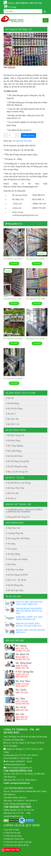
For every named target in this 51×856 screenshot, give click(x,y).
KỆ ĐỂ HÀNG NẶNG (15, 430)
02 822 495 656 (22, 704)
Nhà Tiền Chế (14, 528)
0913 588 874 (32, 755)
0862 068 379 (22, 717)
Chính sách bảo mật (12, 833)
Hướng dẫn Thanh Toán (14, 839)
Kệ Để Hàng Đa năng (17, 466)
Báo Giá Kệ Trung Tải (18, 472)
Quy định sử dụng (12, 829)
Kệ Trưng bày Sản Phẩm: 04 (37, 299)
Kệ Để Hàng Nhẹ (15, 585)
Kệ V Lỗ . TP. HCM (17, 580)
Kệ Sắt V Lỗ (13, 424)
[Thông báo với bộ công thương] (26, 821)
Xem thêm (14, 263)
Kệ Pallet (12, 564)
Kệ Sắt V (12, 414)
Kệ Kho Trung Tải (16, 435)
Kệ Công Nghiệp (15, 446)
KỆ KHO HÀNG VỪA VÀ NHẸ (20, 393)
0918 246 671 (22, 686)
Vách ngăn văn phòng (17, 559)
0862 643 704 (22, 710)
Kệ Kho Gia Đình (16, 569)
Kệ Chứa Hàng (14, 451)
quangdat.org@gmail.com (22, 767)
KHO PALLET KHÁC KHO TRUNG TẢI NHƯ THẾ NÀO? (29, 624)
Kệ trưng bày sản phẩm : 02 (37, 338)
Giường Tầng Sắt (15, 533)
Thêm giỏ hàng (28, 135)
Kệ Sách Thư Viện (16, 488)
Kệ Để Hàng (13, 403)
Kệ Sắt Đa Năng (15, 408)
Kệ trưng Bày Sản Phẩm (22, 141)
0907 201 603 (22, 692)
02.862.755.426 (23, 651)
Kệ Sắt (11, 398)
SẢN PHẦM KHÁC (14, 523)
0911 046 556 (22, 677)
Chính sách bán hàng (13, 836)
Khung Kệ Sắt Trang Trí (18, 517)
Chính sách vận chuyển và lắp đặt (18, 842)
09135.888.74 (22, 657)
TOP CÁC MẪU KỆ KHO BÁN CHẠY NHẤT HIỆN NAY (29, 603)
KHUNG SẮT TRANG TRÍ (18, 504)
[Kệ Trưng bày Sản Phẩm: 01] (14, 362)
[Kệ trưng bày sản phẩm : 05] (14, 282)
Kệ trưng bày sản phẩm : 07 (37, 259)
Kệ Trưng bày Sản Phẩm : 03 (15, 338)
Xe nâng (11, 543)
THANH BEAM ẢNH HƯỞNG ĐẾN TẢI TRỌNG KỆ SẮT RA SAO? (29, 610)
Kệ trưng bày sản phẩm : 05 (14, 299)
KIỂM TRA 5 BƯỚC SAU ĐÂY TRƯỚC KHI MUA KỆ (29, 618)
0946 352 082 (22, 666)
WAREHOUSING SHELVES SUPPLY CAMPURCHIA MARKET (24, 510)
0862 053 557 (22, 719)
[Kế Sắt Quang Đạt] (12, 19)
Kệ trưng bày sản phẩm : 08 (14, 259)
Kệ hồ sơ (12, 498)
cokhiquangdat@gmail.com (14, 764)
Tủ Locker (12, 549)
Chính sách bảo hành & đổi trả (17, 845)
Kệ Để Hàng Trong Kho (18, 461)
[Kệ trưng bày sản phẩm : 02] (36, 322)
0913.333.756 (22, 648)
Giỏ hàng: (13, 7)
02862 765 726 (22, 668)
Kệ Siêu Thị (13, 419)
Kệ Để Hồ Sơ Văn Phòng (19, 483)
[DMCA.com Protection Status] (11, 821)
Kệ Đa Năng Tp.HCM (18, 575)
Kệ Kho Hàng (14, 440)
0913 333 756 (20, 755)
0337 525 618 (22, 701)
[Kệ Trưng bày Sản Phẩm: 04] (36, 282)
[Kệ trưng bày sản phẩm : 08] (14, 242)
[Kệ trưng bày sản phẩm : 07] (36, 242)
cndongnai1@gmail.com (20, 783)
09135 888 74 (26, 758)
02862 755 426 (22, 684)
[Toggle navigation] (46, 20)
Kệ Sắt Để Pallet (15, 456)
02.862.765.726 (23, 659)
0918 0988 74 (13, 758)
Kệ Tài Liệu (13, 493)
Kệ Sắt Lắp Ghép (15, 590)
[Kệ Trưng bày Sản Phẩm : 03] (14, 322)
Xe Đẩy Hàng (14, 554)
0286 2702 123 (22, 674)
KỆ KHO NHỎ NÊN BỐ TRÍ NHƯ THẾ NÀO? (30, 631)
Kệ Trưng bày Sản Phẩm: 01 (14, 378)
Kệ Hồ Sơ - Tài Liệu (14, 477)
